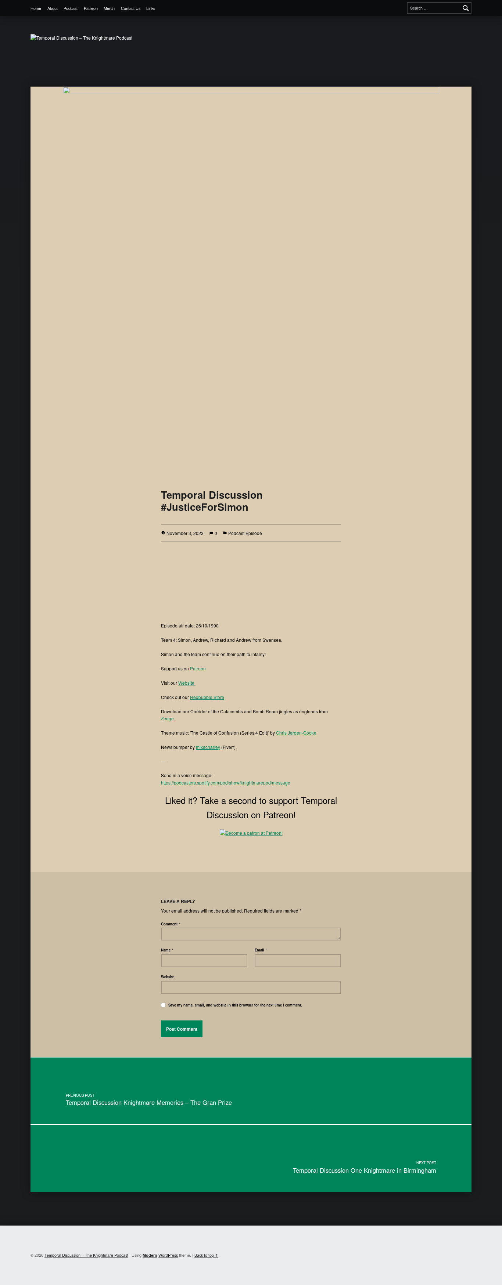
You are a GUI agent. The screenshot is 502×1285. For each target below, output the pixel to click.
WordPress (168, 1255)
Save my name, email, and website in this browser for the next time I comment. (235, 1005)
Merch (109, 8)
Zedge (167, 718)
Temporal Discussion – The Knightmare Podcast (86, 1255)
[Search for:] (439, 8)
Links (150, 8)
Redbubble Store (207, 697)
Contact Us (130, 8)
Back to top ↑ (206, 1255)
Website (187, 683)
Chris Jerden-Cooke (296, 732)
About (52, 8)
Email (261, 950)
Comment (170, 924)
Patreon (91, 8)
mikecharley (208, 747)
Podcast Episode (245, 533)
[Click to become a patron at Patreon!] (251, 832)
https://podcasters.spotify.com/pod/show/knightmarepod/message (225, 782)
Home (36, 8)
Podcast (71, 8)
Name (167, 950)
